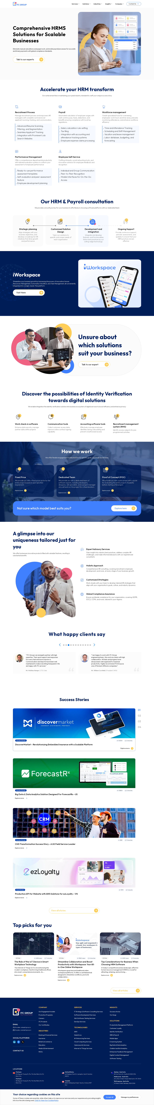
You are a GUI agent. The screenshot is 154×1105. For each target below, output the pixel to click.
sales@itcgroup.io (26, 1027)
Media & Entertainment (46, 1048)
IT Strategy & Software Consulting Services (88, 1012)
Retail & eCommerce (45, 1042)
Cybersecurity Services (81, 1045)
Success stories (115, 1012)
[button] (94, 644)
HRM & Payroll (114, 1035)
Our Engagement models (47, 1012)
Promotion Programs (46, 1015)
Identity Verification (116, 1032)
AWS (75, 1032)
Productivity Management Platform (121, 1025)
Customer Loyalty (116, 1028)
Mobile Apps (114, 1038)
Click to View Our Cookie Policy (46, 1100)
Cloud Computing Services (83, 1042)
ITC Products (43, 1022)
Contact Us (132, 4)
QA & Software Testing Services (84, 1018)
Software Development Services (85, 1015)
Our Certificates (44, 1025)
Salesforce (78, 1035)
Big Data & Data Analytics (118, 1045)
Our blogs (113, 1015)
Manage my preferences (129, 1097)
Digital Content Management (119, 1055)
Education (42, 1045)
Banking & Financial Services (48, 1035)
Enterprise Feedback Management (121, 1052)
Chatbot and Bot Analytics (118, 1048)
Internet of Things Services (83, 1048)
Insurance (42, 1038)
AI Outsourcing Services (82, 1038)
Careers (41, 1018)
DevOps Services (79, 1022)
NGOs (41, 1052)
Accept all (109, 1097)
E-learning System (116, 1042)
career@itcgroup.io (26, 1030)
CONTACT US (18, 1051)
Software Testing (115, 1058)
